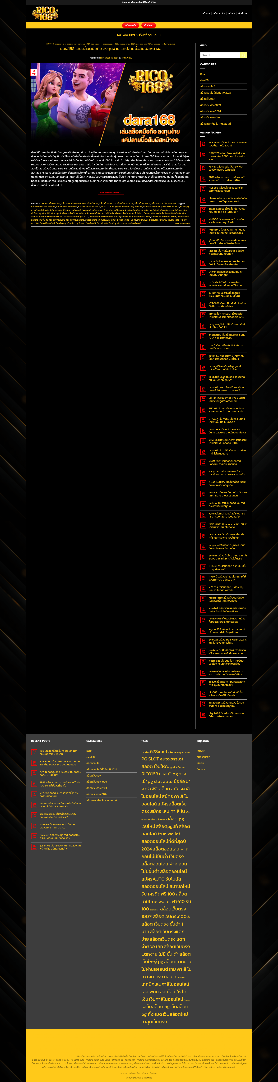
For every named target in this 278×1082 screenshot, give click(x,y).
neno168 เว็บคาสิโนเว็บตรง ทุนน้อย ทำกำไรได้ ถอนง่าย (227, 452)
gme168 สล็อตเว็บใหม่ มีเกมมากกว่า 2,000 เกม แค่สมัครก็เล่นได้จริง (228, 557)
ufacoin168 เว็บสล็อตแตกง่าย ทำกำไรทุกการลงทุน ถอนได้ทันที (226, 536)
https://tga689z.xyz (84, 1034)
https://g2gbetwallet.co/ (228, 1048)
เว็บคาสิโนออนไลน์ (47, 223)
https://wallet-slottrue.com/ (186, 1052)
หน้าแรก (206, 13)
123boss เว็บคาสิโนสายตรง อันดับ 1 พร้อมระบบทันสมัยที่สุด (227, 252)
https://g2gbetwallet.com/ (138, 1048)
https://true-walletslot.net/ (215, 1052)
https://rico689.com (104, 1034)
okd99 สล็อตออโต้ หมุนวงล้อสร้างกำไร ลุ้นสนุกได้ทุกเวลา (227, 683)
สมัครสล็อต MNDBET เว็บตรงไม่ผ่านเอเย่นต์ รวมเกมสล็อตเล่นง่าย (226, 315)
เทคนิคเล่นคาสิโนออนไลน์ (147, 219)
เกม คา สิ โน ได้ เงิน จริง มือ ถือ (123, 219)
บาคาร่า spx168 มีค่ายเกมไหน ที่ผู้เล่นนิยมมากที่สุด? (226, 273)
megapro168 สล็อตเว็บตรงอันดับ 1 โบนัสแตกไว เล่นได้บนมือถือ (227, 599)
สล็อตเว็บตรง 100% (110, 44)
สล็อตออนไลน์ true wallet (73, 213)
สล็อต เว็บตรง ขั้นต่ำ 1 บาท (171, 210)
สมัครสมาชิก (219, 13)
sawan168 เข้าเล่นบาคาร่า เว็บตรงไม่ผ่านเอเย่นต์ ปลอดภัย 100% (228, 441)
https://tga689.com (45, 1052)
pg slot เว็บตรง (177, 767)
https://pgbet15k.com (44, 1037)
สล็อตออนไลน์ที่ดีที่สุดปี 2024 (78, 44)
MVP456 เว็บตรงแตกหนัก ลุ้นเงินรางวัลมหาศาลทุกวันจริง (226, 221)
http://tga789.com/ (175, 1037)
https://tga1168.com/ (135, 1037)
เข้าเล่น (231, 13)
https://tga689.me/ (65, 1052)
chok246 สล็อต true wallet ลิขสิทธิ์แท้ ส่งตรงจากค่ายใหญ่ (228, 641)
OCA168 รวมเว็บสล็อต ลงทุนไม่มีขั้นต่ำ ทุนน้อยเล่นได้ (227, 567)
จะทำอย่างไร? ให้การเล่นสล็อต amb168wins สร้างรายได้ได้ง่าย (225, 284)
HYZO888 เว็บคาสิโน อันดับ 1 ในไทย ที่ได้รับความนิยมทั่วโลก (227, 305)
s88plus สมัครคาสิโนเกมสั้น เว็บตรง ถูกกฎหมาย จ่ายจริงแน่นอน (228, 494)
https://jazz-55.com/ (47, 1048)
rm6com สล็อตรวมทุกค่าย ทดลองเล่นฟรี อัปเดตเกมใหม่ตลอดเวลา (227, 231)
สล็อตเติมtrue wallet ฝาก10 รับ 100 (104, 216)
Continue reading (110, 192)
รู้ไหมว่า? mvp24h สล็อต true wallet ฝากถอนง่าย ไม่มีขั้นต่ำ (224, 294)
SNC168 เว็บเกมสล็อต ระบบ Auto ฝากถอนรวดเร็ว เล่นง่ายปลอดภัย (226, 410)
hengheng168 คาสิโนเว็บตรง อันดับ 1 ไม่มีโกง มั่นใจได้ (227, 326)
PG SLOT (185, 752)
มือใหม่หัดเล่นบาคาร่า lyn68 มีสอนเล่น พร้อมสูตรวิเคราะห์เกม (227, 399)
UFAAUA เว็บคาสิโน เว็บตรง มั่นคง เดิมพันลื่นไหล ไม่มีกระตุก (227, 420)
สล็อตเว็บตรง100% (143, 44)
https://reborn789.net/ (217, 1041)
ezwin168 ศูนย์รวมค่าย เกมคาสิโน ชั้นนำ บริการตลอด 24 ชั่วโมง (227, 357)
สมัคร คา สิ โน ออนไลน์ (81, 210)
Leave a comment (182, 223)
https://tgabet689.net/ (110, 1052)
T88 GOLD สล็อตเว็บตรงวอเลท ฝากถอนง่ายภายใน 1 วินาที (228, 144)
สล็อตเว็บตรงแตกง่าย (75, 219)
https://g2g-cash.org (125, 1034)
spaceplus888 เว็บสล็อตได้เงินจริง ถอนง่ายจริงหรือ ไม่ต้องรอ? (227, 210)
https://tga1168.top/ (215, 1037)
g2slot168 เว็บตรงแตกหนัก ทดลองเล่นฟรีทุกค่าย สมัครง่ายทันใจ (227, 242)
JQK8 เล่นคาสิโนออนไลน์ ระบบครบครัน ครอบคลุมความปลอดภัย (227, 515)
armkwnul (127, 58)
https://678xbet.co (66, 1041)
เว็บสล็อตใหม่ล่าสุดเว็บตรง (112, 223)
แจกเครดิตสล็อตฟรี (133, 223)
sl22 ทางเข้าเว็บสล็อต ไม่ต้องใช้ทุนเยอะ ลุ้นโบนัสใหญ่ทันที (226, 589)
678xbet (158, 751)
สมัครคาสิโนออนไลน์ (117, 210)
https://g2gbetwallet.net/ (165, 1048)
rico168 (50, 44)
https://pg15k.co (219, 1034)
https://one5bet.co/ (175, 1041)
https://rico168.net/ (112, 1041)
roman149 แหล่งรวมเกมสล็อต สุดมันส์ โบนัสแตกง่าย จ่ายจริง (227, 263)
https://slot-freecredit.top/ (61, 1056)
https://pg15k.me (183, 1034)
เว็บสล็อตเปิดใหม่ (93, 223)
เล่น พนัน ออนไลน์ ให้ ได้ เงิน (171, 219)
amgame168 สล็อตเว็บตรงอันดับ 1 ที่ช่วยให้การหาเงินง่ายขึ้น (227, 547)
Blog (202, 74)
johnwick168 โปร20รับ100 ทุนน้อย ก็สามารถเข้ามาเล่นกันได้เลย (227, 620)
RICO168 (149, 773)
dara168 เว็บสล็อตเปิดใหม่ (89, 206)
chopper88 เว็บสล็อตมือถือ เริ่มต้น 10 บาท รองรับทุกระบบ (227, 336)
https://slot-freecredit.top (161, 1045)
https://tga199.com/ (196, 1041)
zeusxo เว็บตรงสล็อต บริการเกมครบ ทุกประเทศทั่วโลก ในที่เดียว (226, 673)
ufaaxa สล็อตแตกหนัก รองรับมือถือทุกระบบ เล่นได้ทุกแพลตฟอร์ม (228, 200)
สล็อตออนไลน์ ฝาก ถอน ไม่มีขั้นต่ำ (99, 213)
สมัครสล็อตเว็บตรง (135, 210)
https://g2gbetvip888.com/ (111, 1048)
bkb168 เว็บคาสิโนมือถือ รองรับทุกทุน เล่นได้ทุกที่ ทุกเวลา (227, 378)
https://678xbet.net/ (45, 1041)
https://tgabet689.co (133, 1052)
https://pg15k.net (236, 1034)
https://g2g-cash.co (147, 1034)
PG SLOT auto (107, 206)
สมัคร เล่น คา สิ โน (100, 210)
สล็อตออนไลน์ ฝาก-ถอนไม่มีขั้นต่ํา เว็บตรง (132, 213)
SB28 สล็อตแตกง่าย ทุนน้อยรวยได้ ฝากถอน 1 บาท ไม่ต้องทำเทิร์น (227, 179)
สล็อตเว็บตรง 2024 (127, 44)
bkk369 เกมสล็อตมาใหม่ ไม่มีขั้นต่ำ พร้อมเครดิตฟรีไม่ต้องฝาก (227, 694)
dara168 (51, 206)
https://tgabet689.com (86, 1052)
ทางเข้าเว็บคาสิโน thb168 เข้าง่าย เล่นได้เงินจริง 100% (226, 347)
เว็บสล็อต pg (61, 223)
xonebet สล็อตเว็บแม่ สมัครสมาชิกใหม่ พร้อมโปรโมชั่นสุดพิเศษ (227, 610)
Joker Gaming (174, 752)
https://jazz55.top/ (212, 1045)
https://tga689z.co (64, 1034)
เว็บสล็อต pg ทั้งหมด (76, 223)
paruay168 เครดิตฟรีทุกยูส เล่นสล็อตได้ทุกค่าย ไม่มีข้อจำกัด (225, 368)
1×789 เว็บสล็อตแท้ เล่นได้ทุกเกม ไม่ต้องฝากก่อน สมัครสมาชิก (227, 578)
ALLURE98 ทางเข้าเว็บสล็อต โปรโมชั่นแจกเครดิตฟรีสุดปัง (227, 483)
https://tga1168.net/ (195, 1037)
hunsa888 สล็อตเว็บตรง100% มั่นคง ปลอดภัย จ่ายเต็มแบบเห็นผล (227, 431)
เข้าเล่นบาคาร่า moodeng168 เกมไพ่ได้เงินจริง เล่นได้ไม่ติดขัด (228, 526)
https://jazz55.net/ (83, 1045)
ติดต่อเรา (242, 13)
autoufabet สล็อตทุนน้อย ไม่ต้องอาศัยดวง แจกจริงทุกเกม (226, 704)
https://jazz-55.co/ (232, 1045)
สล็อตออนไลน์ (60, 44)
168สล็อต (145, 752)
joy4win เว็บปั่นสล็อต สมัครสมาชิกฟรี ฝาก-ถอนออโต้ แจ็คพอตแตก (227, 652)
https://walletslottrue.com (106, 1045)
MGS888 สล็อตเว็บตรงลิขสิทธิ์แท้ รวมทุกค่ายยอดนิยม (226, 189)
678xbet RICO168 (39, 206)
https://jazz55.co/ (88, 1048)
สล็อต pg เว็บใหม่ (151, 210)
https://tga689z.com (43, 1034)
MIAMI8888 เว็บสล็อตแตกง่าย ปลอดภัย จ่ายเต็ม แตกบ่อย (225, 462)
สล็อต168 (46, 213)
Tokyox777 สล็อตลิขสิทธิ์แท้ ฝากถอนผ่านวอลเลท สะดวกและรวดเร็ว (227, 473)
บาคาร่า (58, 210)
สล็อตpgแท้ (56, 213)
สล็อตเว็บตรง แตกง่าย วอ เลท (163, 216)
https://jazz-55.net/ (68, 1048)
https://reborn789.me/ (62, 1045)
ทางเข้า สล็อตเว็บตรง (152, 206)
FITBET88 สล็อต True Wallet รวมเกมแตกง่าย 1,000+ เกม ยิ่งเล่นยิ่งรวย (227, 156)
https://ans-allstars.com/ (89, 1041)
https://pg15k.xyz (201, 1034)
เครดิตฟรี (181, 977)
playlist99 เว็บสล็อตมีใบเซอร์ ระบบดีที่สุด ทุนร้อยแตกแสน (227, 715)
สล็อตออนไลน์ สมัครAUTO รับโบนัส (166, 213)
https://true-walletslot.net (133, 1045)
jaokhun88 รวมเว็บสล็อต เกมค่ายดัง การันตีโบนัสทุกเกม (227, 504)
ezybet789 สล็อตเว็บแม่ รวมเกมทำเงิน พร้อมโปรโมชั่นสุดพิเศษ (227, 631)
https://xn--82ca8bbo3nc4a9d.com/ (197, 1048)
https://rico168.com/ (133, 1041)
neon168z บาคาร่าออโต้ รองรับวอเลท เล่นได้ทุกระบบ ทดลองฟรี (226, 389)
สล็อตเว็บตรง (96, 44)
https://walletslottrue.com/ (158, 1052)
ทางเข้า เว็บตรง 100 (170, 206)
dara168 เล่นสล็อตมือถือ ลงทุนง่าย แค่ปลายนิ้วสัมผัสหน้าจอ (111, 48)
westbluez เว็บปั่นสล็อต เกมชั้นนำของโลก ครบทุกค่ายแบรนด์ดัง (227, 662)
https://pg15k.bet (166, 1034)
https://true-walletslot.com (189, 1045)
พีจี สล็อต (67, 210)
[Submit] (243, 55)
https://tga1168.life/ (235, 1037)
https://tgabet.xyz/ (155, 1037)
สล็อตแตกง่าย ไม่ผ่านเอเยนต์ (163, 44)
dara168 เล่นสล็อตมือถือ (66, 206)
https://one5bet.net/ (154, 1041)
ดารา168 (138, 206)
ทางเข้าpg (184, 206)
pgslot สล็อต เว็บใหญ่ (124, 206)
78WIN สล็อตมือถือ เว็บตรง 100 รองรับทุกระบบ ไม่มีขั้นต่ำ (225, 168)
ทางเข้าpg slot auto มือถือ (42, 210)
